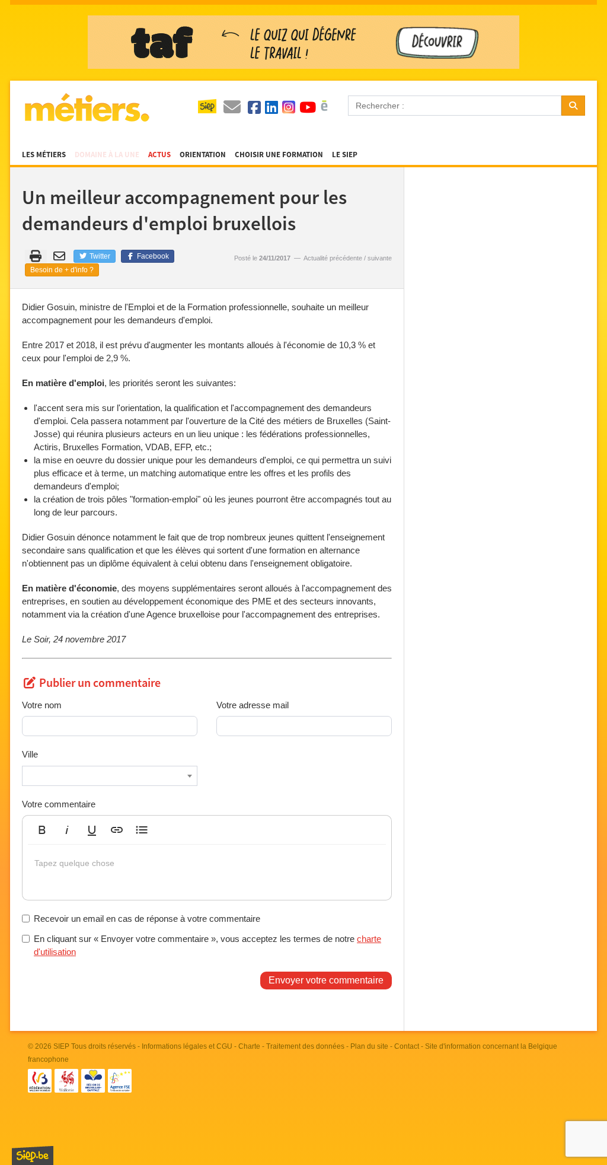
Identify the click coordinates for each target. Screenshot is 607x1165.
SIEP (61, 1046)
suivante (380, 258)
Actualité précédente (333, 258)
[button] (42, 830)
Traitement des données (305, 1046)
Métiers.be (86, 107)
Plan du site (369, 1046)
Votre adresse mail (252, 705)
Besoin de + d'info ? (62, 270)
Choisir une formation (279, 154)
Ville (30, 754)
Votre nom (42, 705)
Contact (406, 1046)
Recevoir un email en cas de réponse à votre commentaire (147, 918)
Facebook (152, 256)
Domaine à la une (107, 154)
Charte (249, 1046)
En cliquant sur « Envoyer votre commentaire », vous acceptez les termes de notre (207, 945)
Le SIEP (344, 154)
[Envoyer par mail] (61, 256)
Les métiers (44, 154)
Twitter (99, 256)
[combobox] (109, 776)
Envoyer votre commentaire (326, 980)
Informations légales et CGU (187, 1046)
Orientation (203, 154)
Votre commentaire (58, 804)
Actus (159, 154)
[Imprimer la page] (36, 256)
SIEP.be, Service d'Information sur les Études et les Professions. (32, 1155)
